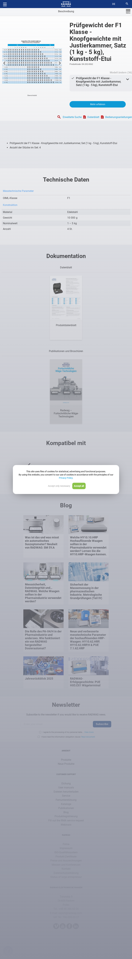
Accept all (79, 486)
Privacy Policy (66, 478)
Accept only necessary (59, 486)
